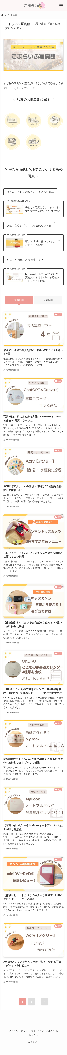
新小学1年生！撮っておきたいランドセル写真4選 (42, 243)
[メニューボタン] (61, 5)
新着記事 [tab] (19, 300)
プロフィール (52, 1030)
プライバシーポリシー (19, 1030)
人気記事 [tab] (48, 300)
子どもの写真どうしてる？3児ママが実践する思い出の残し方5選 (42, 209)
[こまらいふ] (33, 5)
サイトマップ (37, 1030)
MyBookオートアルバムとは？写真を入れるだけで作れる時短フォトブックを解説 (42, 277)
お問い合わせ (33, 1035)
